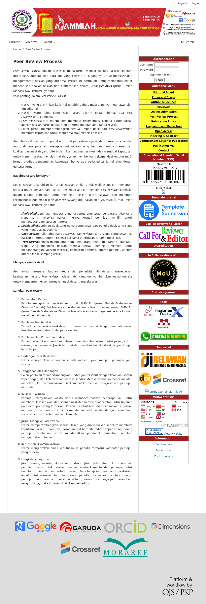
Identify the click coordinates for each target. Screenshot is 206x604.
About (48, 42)
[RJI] (163, 369)
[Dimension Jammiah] (170, 532)
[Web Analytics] (154, 433)
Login (195, 3)
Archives (32, 42)
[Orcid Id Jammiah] (125, 533)
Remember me (161, 75)
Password (146, 70)
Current (14, 42)
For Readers (164, 444)
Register (182, 3)
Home (17, 49)
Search (189, 42)
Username (146, 64)
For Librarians (163, 456)
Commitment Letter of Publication (164, 141)
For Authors (164, 450)
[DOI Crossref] (163, 384)
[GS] (35, 532)
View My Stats (173, 433)
